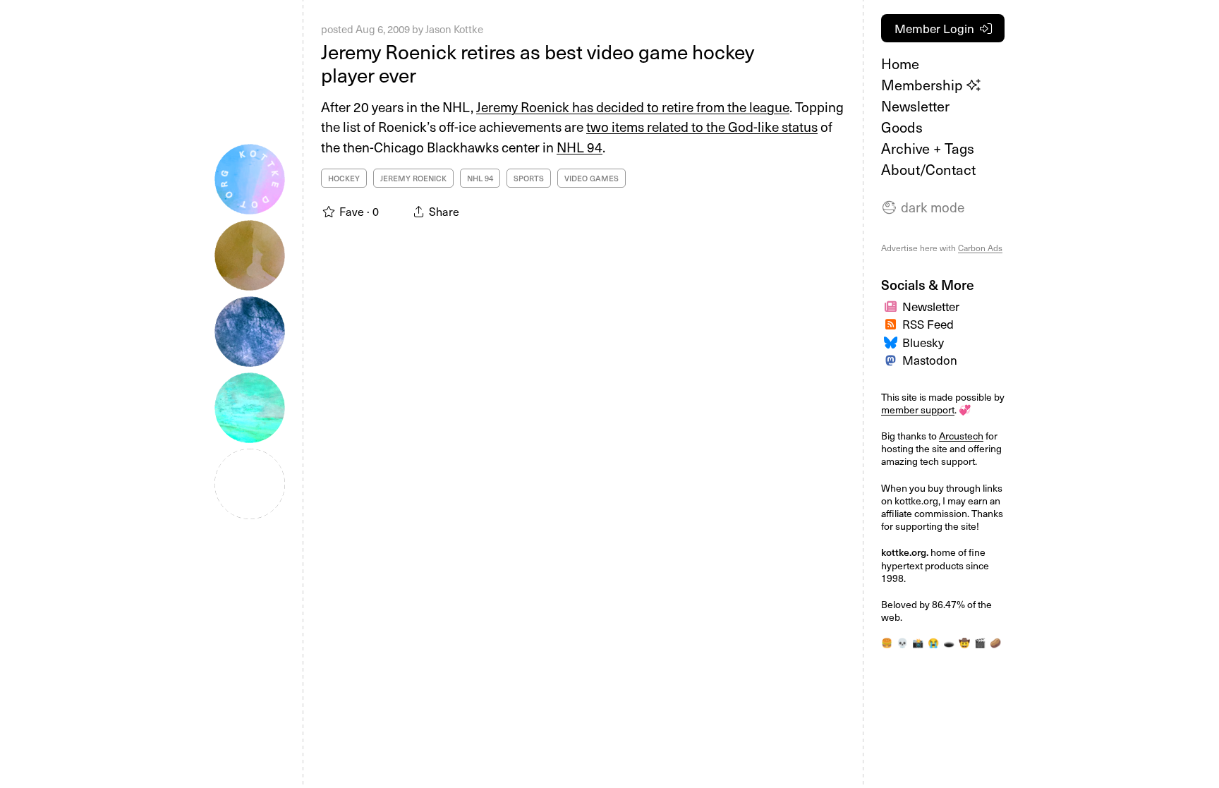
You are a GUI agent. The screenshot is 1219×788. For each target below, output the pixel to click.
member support (917, 409)
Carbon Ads (980, 247)
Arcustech (961, 435)
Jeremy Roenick (413, 178)
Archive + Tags (927, 148)
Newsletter (915, 105)
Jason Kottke (454, 29)
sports (529, 178)
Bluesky (923, 342)
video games (591, 178)
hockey (344, 178)
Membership (923, 84)
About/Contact (928, 169)
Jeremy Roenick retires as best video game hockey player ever (537, 63)
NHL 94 (579, 147)
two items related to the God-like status (702, 126)
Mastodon (929, 360)
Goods (902, 127)
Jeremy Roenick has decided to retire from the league (632, 106)
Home (900, 63)
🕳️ (948, 642)
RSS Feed (928, 324)
